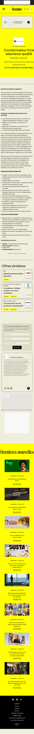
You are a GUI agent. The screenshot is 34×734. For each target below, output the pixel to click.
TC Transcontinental (16, 357)
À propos (17, 703)
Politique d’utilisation (17, 720)
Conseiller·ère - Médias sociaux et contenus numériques (11, 290)
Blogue (17, 706)
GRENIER (17, 724)
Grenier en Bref (17, 715)
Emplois (17, 708)
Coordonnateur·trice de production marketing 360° (13, 304)
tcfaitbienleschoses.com (8, 240)
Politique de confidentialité (17, 718)
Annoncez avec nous (17, 713)
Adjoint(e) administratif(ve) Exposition (13, 275)
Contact (17, 710)
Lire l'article (17, 484)
